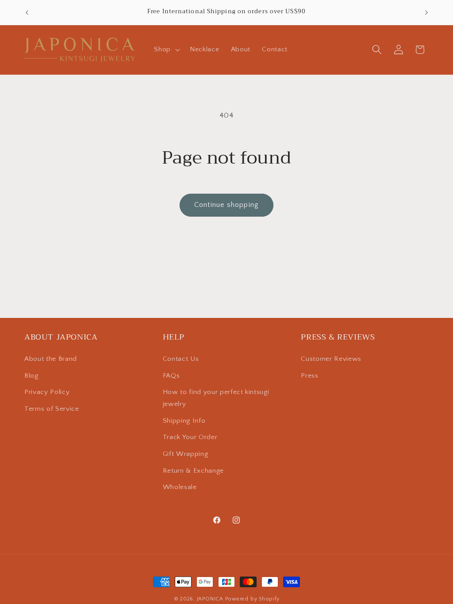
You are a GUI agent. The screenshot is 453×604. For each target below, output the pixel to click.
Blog (31, 375)
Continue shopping (226, 205)
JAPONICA (210, 599)
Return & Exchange (193, 470)
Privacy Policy (46, 392)
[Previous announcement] (27, 12)
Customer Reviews (331, 359)
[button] (166, 49)
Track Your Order (190, 437)
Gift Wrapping (185, 454)
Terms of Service (51, 409)
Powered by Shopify (252, 599)
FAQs (171, 375)
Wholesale (180, 487)
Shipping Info (184, 420)
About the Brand (50, 359)
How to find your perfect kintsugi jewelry (216, 398)
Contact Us (181, 359)
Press (309, 375)
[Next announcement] (426, 12)
